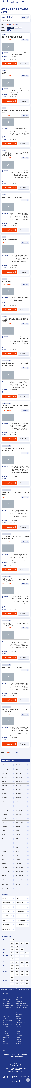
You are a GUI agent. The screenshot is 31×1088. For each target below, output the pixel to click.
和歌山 (17, 968)
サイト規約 (10, 1056)
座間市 (3, 855)
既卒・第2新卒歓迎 (20, 1010)
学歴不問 (18, 1024)
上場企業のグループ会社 (21, 1022)
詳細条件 (24, 17)
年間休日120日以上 (20, 1046)
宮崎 (17, 983)
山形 (12, 946)
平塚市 (3, 830)
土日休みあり (5, 1043)
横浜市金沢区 (5, 781)
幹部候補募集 (19, 997)
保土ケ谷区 (4, 777)
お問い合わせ (15, 1059)
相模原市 (18, 818)
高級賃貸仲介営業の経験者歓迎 (22, 1005)
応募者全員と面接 (6, 999)
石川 (22, 956)
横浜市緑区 (18, 789)
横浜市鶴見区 (19, 765)
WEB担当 (4, 920)
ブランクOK (18, 1039)
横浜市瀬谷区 (5, 793)
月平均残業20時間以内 (7, 1048)
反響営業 (18, 1048)
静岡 (17, 962)
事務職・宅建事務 (6, 902)
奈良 (12, 968)
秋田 (27, 943)
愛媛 (27, 974)
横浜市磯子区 (19, 777)
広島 (27, 971)
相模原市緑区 (5, 822)
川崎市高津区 (19, 810)
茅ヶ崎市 (4, 839)
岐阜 (12, 962)
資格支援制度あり (19, 1029)
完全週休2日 (18, 1043)
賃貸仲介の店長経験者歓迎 (21, 1007)
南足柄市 (18, 855)
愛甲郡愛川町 (19, 884)
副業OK (4, 1039)
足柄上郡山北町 (5, 876)
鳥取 (12, 971)
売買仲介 (19, 898)
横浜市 (3, 765)
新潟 (12, 956)
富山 (17, 956)
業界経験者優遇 (19, 1001)
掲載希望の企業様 (19, 1056)
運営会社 (14, 1054)
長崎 (22, 980)
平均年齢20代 (19, 1041)
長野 (17, 959)
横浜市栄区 (18, 793)
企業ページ (24, 40)
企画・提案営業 (5, 924)
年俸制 (4, 1014)
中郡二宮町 (4, 867)
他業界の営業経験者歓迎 (21, 1003)
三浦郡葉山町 (19, 859)
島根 (17, 971)
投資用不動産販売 (6, 907)
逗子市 (17, 839)
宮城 (22, 943)
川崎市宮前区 (19, 814)
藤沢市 (3, 834)
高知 (12, 977)
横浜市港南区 (19, 785)
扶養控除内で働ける (6, 1037)
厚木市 (3, 847)
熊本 (27, 980)
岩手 (17, 943)
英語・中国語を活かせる (7, 1024)
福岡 (12, 980)
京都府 (17, 965)
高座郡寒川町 (5, 863)
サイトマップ (7, 1054)
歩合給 (17, 1012)
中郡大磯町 (18, 863)
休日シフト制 (5, 1046)
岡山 (22, 971)
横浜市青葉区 (19, 798)
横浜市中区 (4, 773)
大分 (12, 983)
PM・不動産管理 (20, 916)
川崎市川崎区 (5, 806)
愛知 (22, 962)
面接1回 (17, 999)
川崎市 (17, 802)
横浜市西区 (18, 769)
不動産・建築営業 (20, 907)
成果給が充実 (19, 1014)
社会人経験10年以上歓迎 (7, 1003)
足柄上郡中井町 (19, 867)
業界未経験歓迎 (6, 1010)
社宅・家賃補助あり (6, 1029)
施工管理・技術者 (6, 929)
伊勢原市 (4, 851)
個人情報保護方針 (22, 1054)
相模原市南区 (5, 826)
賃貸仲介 (4, 898)
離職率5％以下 (5, 1041)
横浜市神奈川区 (5, 769)
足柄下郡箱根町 (5, 880)
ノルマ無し (18, 1037)
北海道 (12, 940)
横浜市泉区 (4, 798)
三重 (27, 962)
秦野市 (17, 843)
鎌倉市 (17, 830)
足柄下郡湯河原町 (6, 884)
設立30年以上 (5, 1022)
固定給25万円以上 (6, 1016)
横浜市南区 (18, 773)
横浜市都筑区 (5, 802)
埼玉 (12, 952)
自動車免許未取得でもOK (21, 1026)
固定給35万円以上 (19, 1016)
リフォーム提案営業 (21, 920)
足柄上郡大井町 (5, 871)
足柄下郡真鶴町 (19, 880)
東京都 (22, 952)
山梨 (12, 959)
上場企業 (18, 1020)
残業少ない (18, 1033)
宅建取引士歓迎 (6, 1026)
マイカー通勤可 (6, 1035)
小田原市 (18, 834)
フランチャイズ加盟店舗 (7, 1020)
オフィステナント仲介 (21, 911)
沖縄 (27, 983)
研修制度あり (5, 1031)
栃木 (17, 949)
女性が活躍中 (19, 1035)
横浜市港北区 (19, 781)
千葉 (17, 952)
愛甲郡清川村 (5, 888)
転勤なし (18, 1031)
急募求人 (4, 997)
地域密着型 (18, 1018)
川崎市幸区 (18, 806)
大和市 (17, 847)
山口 (12, 974)
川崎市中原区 (5, 810)
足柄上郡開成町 (19, 876)
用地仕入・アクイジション (7, 911)
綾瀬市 (3, 859)
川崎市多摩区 (5, 814)
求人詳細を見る (9, 63)
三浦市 (3, 843)
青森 (12, 943)
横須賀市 (18, 826)
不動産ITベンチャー (6, 1050)
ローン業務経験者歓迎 (7, 1007)
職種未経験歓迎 (6, 1012)
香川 (22, 974)
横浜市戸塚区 (5, 785)
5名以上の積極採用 (6, 1001)
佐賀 (17, 980)
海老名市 (18, 851)
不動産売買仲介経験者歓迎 (8, 1005)
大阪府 (22, 965)
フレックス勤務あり (6, 1033)
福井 (27, 956)
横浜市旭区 (4, 789)
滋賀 (12, 965)
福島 (17, 946)
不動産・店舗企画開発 (7, 916)
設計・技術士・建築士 (21, 924)
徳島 (17, 974)
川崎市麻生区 (5, 818)
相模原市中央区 (19, 822)
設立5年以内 (5, 1018)
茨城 (12, 949)
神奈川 (26, 952)
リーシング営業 (20, 902)
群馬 (22, 949)
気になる (24, 63)
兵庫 (27, 965)
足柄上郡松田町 (19, 871)
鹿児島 (22, 983)
